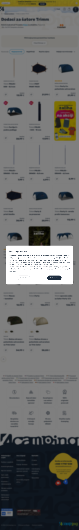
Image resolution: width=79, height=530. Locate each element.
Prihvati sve (54, 278)
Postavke (23, 278)
